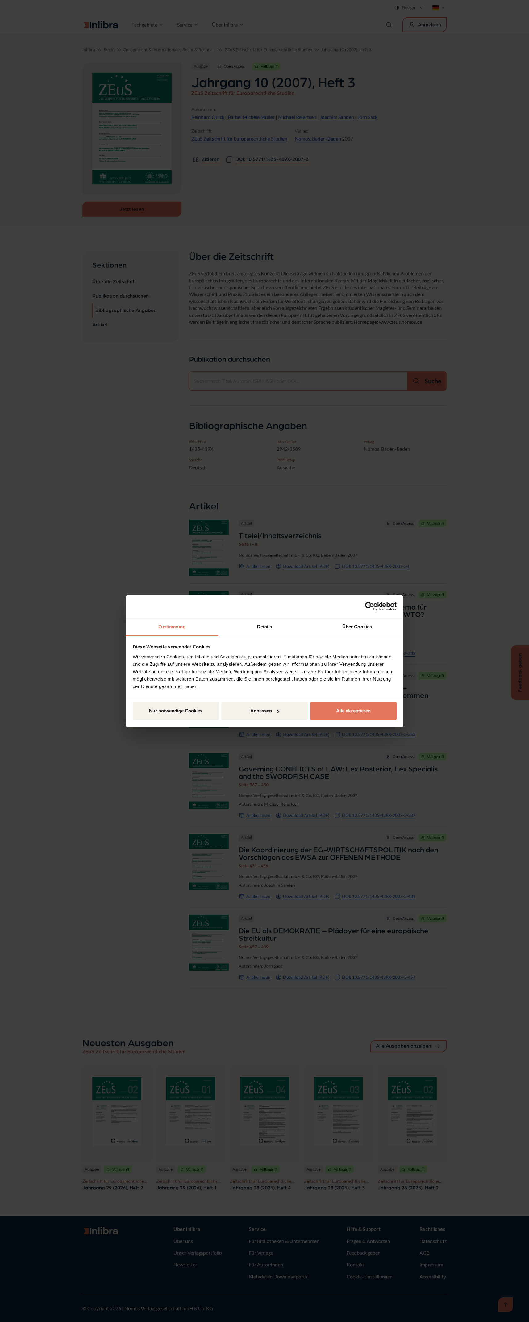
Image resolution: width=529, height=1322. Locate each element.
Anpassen (261, 710)
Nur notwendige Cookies (175, 710)
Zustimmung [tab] (172, 626)
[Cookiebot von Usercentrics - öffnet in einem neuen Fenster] (370, 606)
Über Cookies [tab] (357, 626)
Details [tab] (264, 626)
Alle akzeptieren (353, 710)
